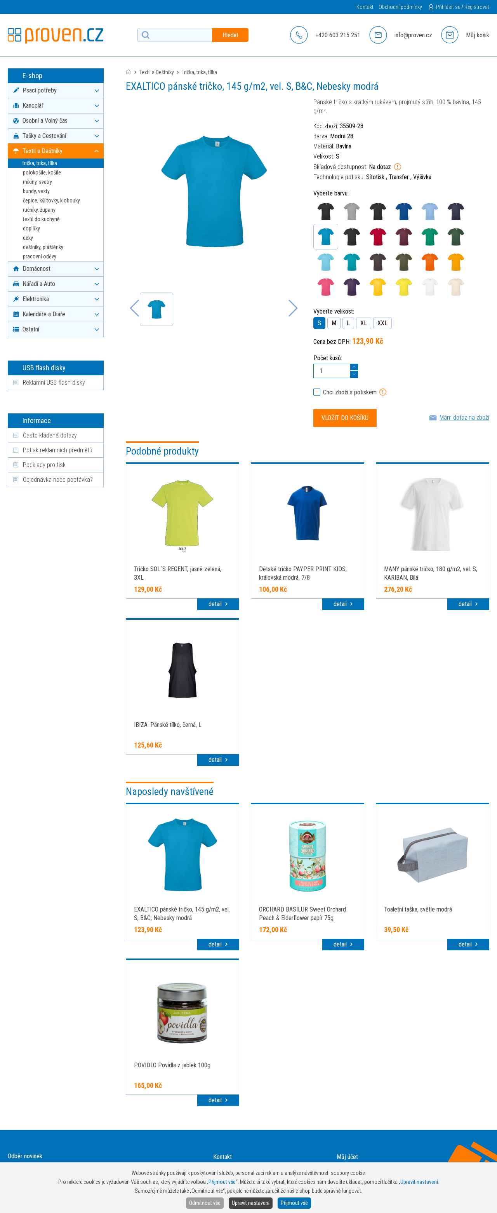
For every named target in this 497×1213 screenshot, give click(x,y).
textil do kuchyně (41, 219)
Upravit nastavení (250, 1203)
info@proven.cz (413, 35)
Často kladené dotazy (50, 435)
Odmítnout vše (205, 1203)
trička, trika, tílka (40, 163)
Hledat (230, 35)
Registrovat (476, 7)
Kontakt (365, 7)
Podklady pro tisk (44, 465)
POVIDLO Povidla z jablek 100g (172, 1065)
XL (363, 323)
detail (216, 604)
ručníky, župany (39, 210)
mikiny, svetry (37, 182)
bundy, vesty (36, 191)
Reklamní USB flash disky (54, 382)
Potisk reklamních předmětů (57, 450)
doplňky (31, 228)
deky (28, 238)
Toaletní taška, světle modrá (418, 909)
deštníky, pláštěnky (43, 247)
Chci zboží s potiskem (350, 392)
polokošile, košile (42, 172)
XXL (382, 323)
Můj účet (347, 1157)
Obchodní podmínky (400, 7)
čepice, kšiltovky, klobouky (51, 200)
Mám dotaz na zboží (464, 417)
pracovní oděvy (39, 256)
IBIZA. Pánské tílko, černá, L (168, 724)
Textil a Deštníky (156, 72)
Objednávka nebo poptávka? (58, 479)
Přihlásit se (448, 7)
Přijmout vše (294, 1203)
